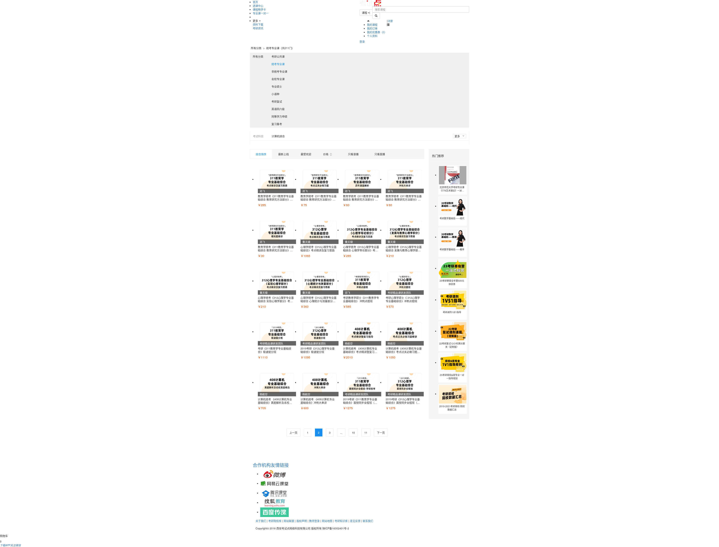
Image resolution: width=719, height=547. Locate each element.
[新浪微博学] (274, 474)
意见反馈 (355, 521)
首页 (255, 2)
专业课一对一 (261, 13)
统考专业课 (273, 48)
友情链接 (280, 465)
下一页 (381, 432)
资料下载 (258, 24)
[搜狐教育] (274, 502)
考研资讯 (258, 28)
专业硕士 (276, 86)
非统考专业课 (279, 71)
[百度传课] (274, 512)
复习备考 (276, 124)
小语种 (275, 94)
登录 (362, 41)
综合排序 (261, 154)
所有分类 (256, 48)
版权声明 (301, 521)
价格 (325, 154)
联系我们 (368, 521)
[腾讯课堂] (274, 493)
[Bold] (376, 16)
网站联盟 (289, 521)
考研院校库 (274, 521)
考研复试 (276, 101)
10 (353, 432)
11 (365, 432)
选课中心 (258, 5)
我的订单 (372, 28)
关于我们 (261, 521)
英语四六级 (278, 109)
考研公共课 (278, 56)
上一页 (293, 432)
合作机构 (262, 465)
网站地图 (327, 521)
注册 (390, 21)
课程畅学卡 (259, 9)
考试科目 (258, 136)
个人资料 (372, 36)
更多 (458, 136)
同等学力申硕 (279, 116)
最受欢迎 (306, 154)
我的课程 (372, 24)
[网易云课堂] (274, 483)
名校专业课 (278, 79)
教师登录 (314, 521)
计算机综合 (278, 136)
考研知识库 (341, 521)
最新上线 (283, 154)
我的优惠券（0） (377, 32)
